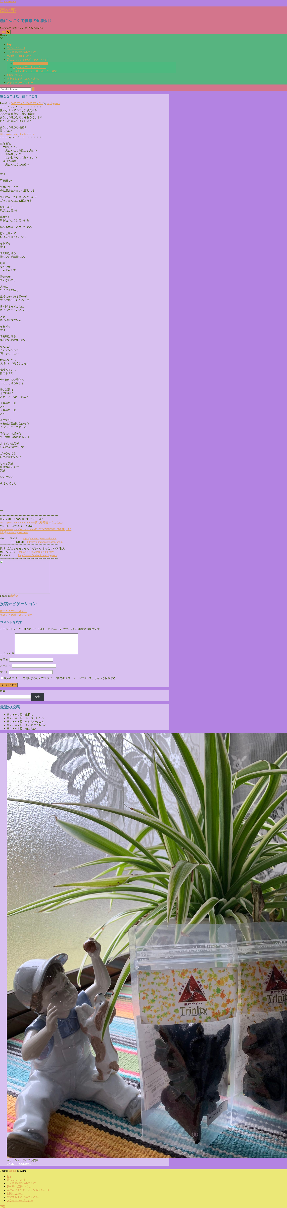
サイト (4, 671)
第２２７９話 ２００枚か (16, 614)
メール (5, 665)
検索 (2, 691)
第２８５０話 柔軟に (20, 714)
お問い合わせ (15, 75)
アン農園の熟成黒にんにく (23, 52)
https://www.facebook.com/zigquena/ (37, 555)
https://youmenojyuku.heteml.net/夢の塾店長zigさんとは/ (31, 522)
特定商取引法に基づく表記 (23, 79)
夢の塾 (8, 10)
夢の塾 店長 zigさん (19, 56)
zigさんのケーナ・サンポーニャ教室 (35, 71)
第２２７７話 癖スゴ (13, 611)
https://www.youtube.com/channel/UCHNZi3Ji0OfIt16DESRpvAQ (36, 529)
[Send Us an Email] (1, 32)
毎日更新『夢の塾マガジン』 (30, 63)
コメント (7, 653)
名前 (4, 659)
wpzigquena (53, 103)
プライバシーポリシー (20, 82)
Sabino (12, 1170)
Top (9, 44)
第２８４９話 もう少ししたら (25, 718)
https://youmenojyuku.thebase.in (39, 538)
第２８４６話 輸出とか (21, 728)
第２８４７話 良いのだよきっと (27, 725)
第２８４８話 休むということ (25, 721)
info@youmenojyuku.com (14, 532)
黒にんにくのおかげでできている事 (28, 59)
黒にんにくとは (16, 48)
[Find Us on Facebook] (4, 32)
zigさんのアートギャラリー (29, 67)
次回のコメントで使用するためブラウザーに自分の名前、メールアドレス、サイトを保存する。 (61, 678)
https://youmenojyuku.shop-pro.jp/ (45, 542)
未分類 (14, 595)
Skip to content (8, 1)
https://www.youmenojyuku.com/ (36, 551)
